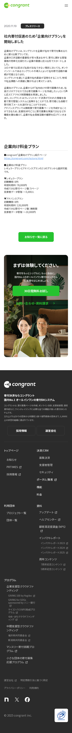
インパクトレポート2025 (53, 552)
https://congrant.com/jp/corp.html (23, 158)
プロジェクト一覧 (16, 513)
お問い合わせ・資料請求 (32, 303)
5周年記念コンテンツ (51, 569)
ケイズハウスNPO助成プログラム (21, 611)
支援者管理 (46, 465)
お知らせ (12, 460)
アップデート (46, 512)
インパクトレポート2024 (53, 547)
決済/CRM (43, 450)
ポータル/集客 (45, 479)
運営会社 (50, 431)
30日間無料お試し (36, 291)
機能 (39, 487)
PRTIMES (12, 467)
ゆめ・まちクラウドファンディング (21, 618)
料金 (39, 494)
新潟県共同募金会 (17, 640)
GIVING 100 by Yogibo (20, 595)
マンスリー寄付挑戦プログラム (20, 649)
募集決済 (44, 458)
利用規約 (34, 688)
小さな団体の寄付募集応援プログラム (20, 660)
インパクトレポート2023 (53, 543)
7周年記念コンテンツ (51, 564)
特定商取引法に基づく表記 (34, 680)
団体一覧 (12, 520)
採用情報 (21, 431)
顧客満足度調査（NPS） (52, 527)
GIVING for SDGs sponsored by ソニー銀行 (21, 601)
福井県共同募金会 (17, 635)
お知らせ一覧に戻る (36, 237)
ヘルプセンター (48, 519)
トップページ (11, 450)
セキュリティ (46, 472)
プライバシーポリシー (14, 688)
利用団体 (9, 506)
